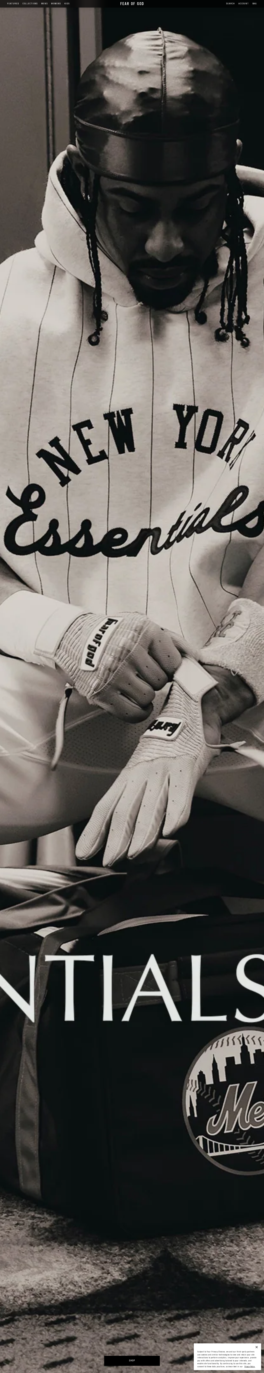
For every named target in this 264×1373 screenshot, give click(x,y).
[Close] (257, 1347)
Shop (132, 1361)
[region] (227, 1356)
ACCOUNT (243, 4)
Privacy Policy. (249, 1367)
